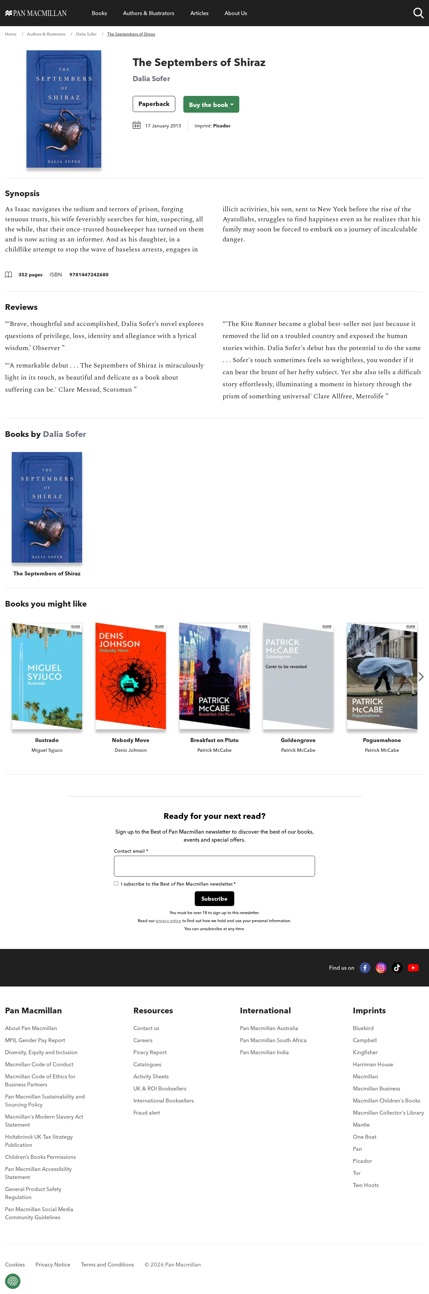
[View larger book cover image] (63, 109)
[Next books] (421, 676)
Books (99, 13)
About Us (236, 13)
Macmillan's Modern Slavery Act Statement (44, 1120)
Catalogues (147, 1064)
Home (10, 34)
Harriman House (373, 1064)
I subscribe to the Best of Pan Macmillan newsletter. (178, 884)
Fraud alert (146, 1112)
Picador (362, 1161)
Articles (199, 13)
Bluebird (363, 1028)
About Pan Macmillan (31, 1028)
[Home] (36, 13)
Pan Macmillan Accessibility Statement (38, 1173)
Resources (153, 1010)
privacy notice (168, 920)
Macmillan (365, 1076)
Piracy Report (150, 1052)
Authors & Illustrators (148, 13)
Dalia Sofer (86, 34)
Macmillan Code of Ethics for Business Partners (40, 1080)
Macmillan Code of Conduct (39, 1064)
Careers (142, 1040)
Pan (357, 1148)
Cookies (15, 1264)
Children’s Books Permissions (40, 1157)
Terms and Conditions (107, 1264)
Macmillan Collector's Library (388, 1112)
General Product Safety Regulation (33, 1193)
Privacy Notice (53, 1264)
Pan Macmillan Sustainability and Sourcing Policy (45, 1100)
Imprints (369, 1010)
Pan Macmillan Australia (269, 1028)
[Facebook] (365, 967)
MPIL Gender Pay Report (35, 1040)
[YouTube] (413, 968)
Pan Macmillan (33, 1010)
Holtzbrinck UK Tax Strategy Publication (39, 1140)
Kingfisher (365, 1052)
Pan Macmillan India (264, 1052)
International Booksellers (163, 1100)
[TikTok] (397, 967)
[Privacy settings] (12, 1281)
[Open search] (418, 13)
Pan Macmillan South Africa (273, 1040)
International (265, 1010)
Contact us (146, 1028)
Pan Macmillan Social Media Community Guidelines (39, 1213)
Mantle (361, 1124)
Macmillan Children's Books (386, 1100)
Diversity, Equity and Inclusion (41, 1052)
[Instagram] (381, 967)
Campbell (365, 1040)
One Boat (364, 1136)
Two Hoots (366, 1185)
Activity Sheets (151, 1076)
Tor (357, 1173)
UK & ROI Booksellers (159, 1088)
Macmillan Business (376, 1088)
